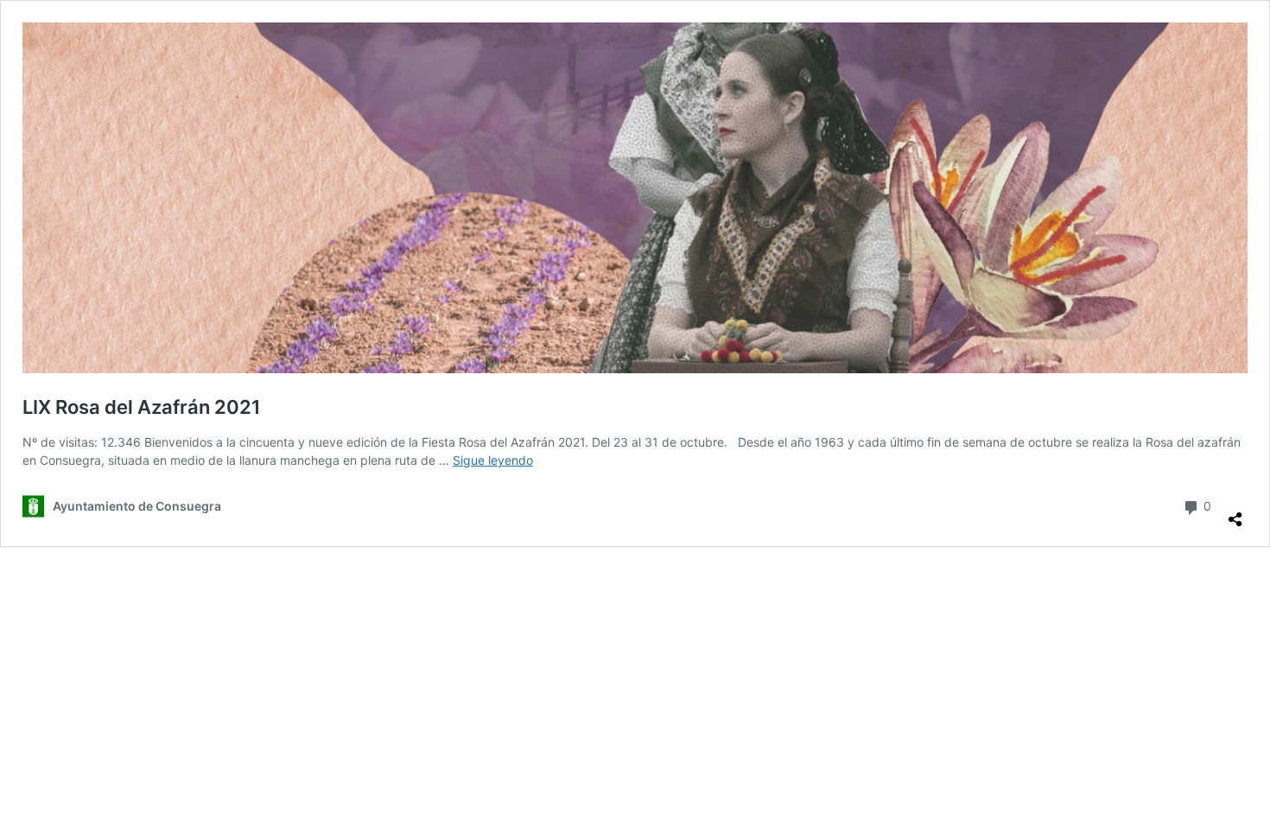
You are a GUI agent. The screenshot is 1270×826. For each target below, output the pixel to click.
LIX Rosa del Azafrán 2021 (141, 407)
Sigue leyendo (493, 460)
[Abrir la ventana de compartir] (1235, 512)
